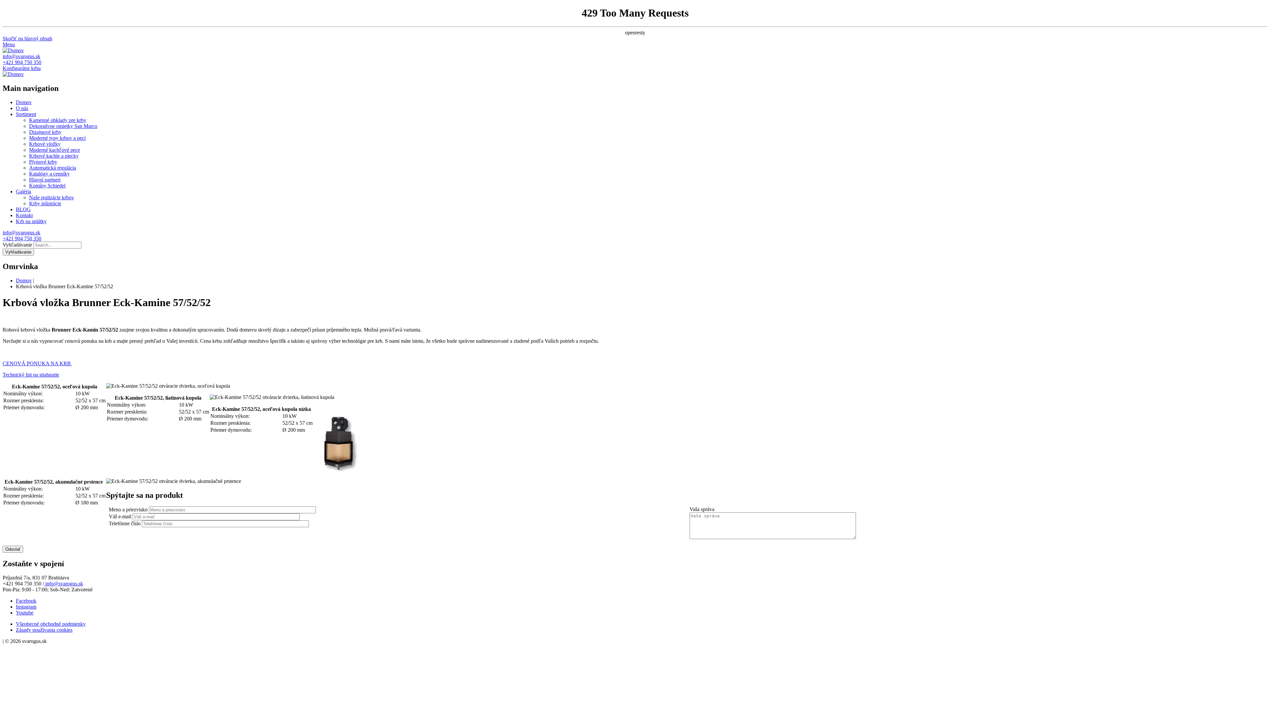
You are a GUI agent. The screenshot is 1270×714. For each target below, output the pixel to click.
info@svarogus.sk (21, 56)
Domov (24, 102)
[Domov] (13, 50)
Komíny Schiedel (47, 185)
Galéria (23, 191)
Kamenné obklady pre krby (57, 120)
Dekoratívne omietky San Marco (63, 126)
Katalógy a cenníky (49, 174)
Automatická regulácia (52, 168)
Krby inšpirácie (45, 203)
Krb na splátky (31, 221)
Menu (9, 44)
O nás (22, 108)
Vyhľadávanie (17, 245)
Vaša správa (702, 509)
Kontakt (24, 215)
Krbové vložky (45, 144)
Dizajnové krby (45, 132)
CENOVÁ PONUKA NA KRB (37, 363)
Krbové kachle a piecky (54, 156)
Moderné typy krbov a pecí (57, 138)
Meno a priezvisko (128, 509)
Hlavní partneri (45, 179)
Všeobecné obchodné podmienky (51, 624)
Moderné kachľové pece (54, 150)
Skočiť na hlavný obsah (27, 38)
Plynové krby (43, 162)
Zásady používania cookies (44, 630)
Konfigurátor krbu (22, 68)
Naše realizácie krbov (51, 197)
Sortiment (26, 114)
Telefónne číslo (125, 523)
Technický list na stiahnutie (31, 374)
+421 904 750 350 (22, 62)
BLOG (23, 209)
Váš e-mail (120, 516)
